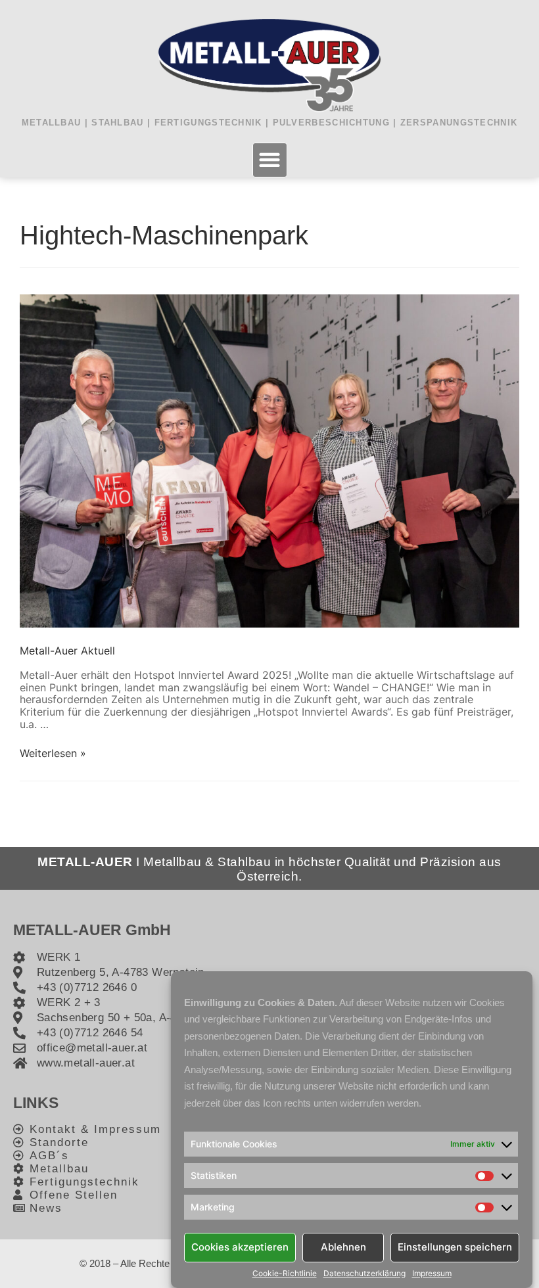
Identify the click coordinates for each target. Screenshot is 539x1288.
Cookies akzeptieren (240, 1247)
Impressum (432, 1273)
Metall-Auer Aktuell (67, 650)
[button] (269, 160)
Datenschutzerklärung (364, 1273)
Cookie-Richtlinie (284, 1273)
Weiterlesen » (53, 753)
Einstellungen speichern (455, 1247)
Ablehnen (343, 1247)
